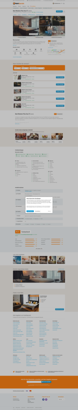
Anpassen (49, 211)
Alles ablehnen (37, 211)
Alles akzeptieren (30, 211)
